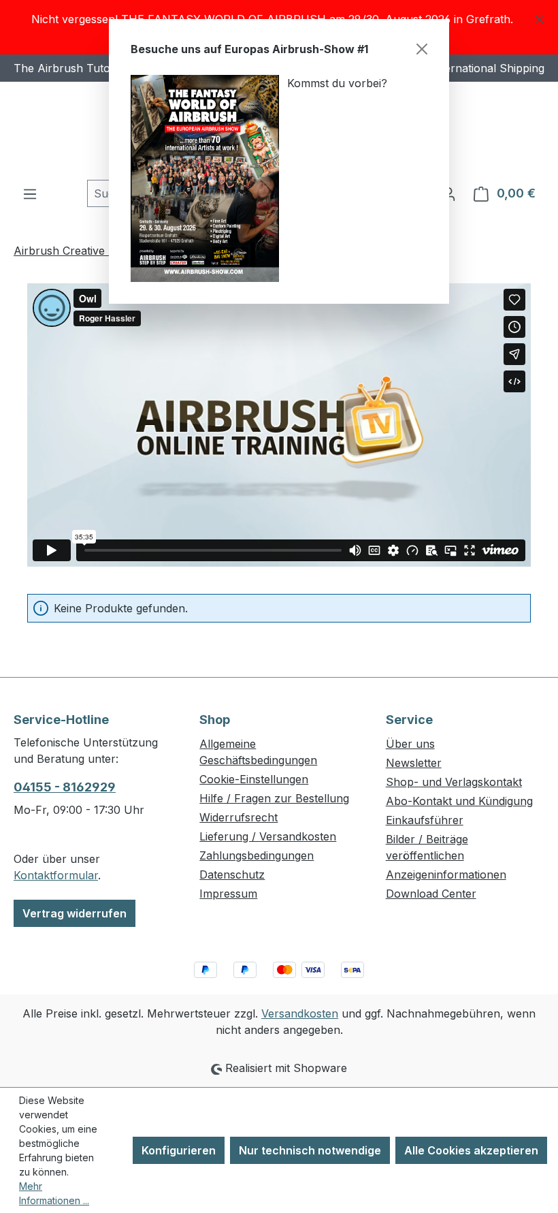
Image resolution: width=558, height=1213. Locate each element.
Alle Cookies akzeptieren (471, 1150)
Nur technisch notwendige (310, 1150)
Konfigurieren (179, 1150)
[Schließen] (422, 49)
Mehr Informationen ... (54, 1193)
